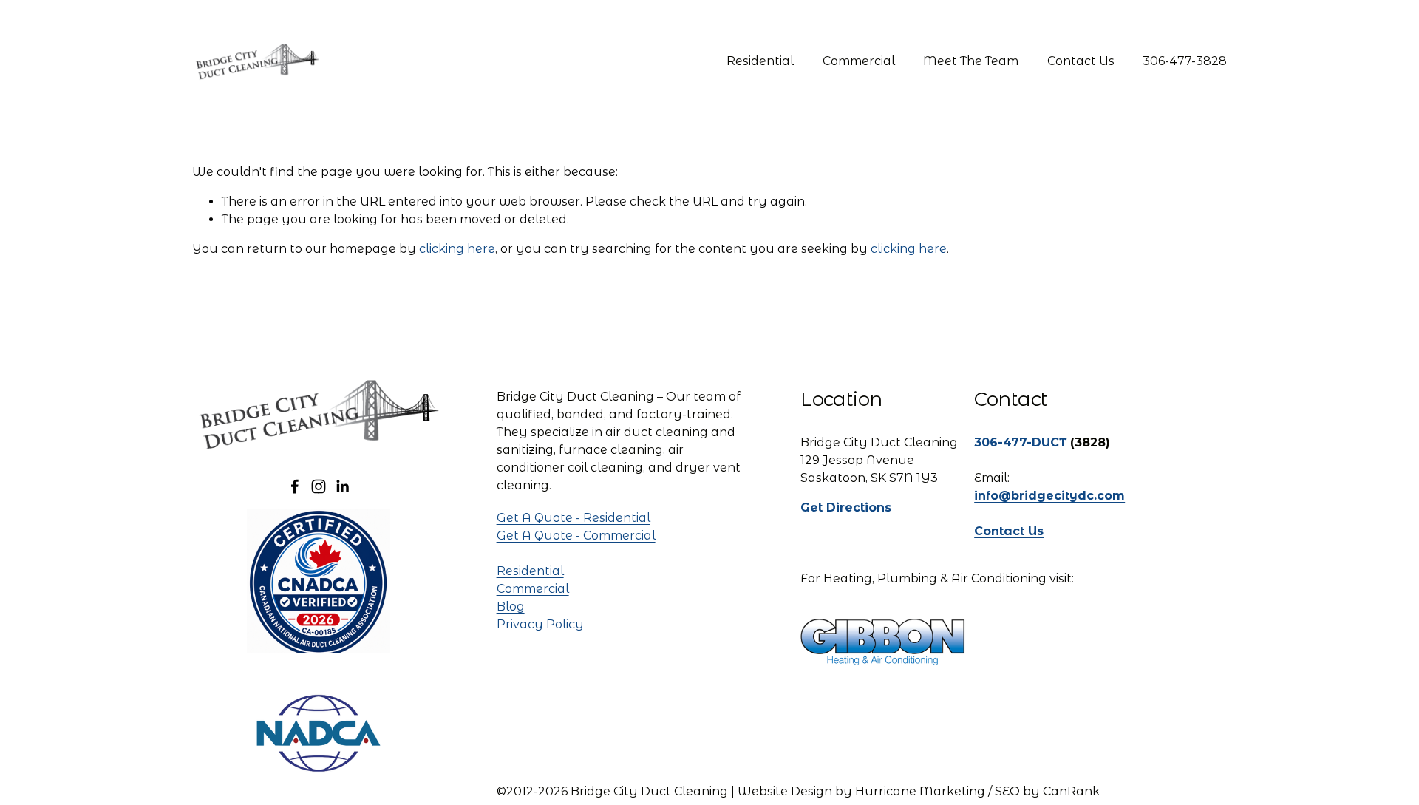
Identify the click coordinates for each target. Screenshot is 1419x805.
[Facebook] (294, 486)
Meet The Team (970, 61)
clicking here (457, 249)
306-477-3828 (1185, 61)
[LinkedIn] (342, 486)
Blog (511, 606)
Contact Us (1081, 61)
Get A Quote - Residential (573, 518)
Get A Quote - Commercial (576, 536)
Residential (760, 61)
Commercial (859, 61)
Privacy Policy (540, 624)
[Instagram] (318, 486)
